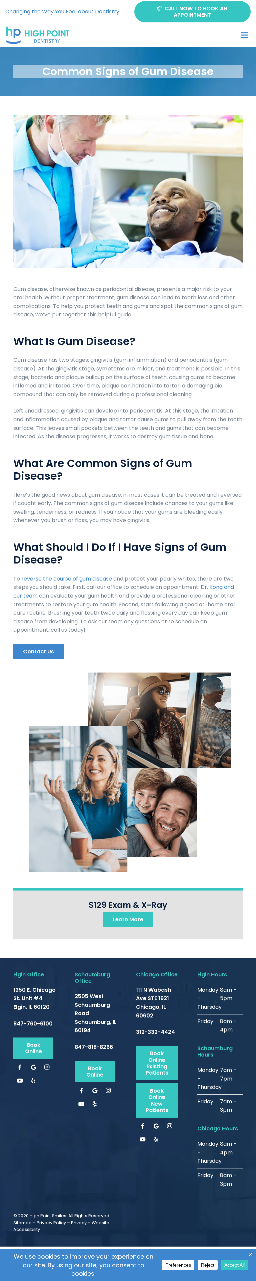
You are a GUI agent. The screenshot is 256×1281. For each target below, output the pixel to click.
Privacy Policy (51, 1223)
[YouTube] (20, 1080)
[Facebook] (20, 1067)
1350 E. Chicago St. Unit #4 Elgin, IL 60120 (34, 998)
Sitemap (22, 1223)
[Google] (33, 1067)
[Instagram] (46, 1067)
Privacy (79, 1223)
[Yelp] (33, 1080)
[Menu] (244, 35)
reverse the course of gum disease (66, 579)
